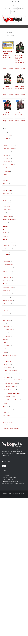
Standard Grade (8, 216)
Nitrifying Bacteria (7, 293)
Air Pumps (6, 138)
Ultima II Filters (7, 161)
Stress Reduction (7, 336)
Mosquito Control (7, 290)
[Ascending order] (20, 32)
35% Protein (6, 254)
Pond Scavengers (7, 320)
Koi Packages (7, 206)
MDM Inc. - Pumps (7, 271)
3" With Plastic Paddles (9, 389)
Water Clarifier (6, 415)
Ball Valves (6, 358)
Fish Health (5, 232)
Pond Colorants (6, 313)
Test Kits (5, 339)
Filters (4, 229)
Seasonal (5, 333)
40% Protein (6, 258)
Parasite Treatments (8, 300)
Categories (5, 183)
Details (11, 68)
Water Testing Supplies (8, 419)
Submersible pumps (8, 329)
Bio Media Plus (6, 171)
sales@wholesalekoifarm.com (13, 481)
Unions (5, 403)
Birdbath (5, 174)
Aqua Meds (5, 155)
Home (10, 26)
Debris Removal (6, 193)
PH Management (7, 303)
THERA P (17, 112)
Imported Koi (6, 239)
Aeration (5, 132)
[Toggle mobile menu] (25, 16)
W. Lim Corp (5, 406)
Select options (5, 69)
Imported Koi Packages (9, 242)
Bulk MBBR (5, 180)
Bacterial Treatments (8, 164)
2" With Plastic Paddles (9, 386)
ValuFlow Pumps (7, 277)
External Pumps (7, 326)
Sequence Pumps (8, 273)
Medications (6, 283)
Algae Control (6, 142)
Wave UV (6, 412)
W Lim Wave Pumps (8, 409)
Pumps (4, 323)
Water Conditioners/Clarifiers (11, 428)
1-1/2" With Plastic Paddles (10, 383)
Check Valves (7, 364)
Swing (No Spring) (8, 367)
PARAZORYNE (7, 86)
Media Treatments (7, 280)
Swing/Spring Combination (10, 370)
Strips (5, 342)
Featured (5, 222)
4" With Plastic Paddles (9, 396)
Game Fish (5, 236)
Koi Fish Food (6, 252)
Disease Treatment (7, 197)
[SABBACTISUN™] (20, 79)
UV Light (5, 352)
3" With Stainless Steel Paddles (11, 393)
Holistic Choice (7, 261)
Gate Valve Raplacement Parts (11, 373)
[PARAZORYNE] (8, 79)
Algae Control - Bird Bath (9, 145)
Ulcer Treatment (6, 345)
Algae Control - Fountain (9, 148)
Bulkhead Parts (7, 361)
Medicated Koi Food (8, 264)
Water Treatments (7, 422)
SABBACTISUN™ (19, 86)
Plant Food (5, 310)
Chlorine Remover (7, 190)
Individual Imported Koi (9, 245)
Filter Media (5, 226)
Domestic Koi (6, 200)
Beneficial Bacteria (8, 424)
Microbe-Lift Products (8, 287)
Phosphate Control (7, 307)
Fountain (6, 177)
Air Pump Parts (7, 135)
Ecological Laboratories (8, 219)
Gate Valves (7, 377)
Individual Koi (7, 202)
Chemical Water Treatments (9, 187)
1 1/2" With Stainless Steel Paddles (12, 379)
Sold (5, 212)
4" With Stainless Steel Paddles (11, 399)
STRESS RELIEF (7, 112)
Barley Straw (6, 167)
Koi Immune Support (7, 268)
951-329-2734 (9, 479)
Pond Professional (7, 317)
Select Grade (7, 209)
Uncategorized (6, 348)
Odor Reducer (6, 297)
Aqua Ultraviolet (7, 158)
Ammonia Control (7, 151)
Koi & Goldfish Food (7, 248)
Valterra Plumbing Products (9, 355)
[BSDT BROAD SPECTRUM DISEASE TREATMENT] (20, 47)
